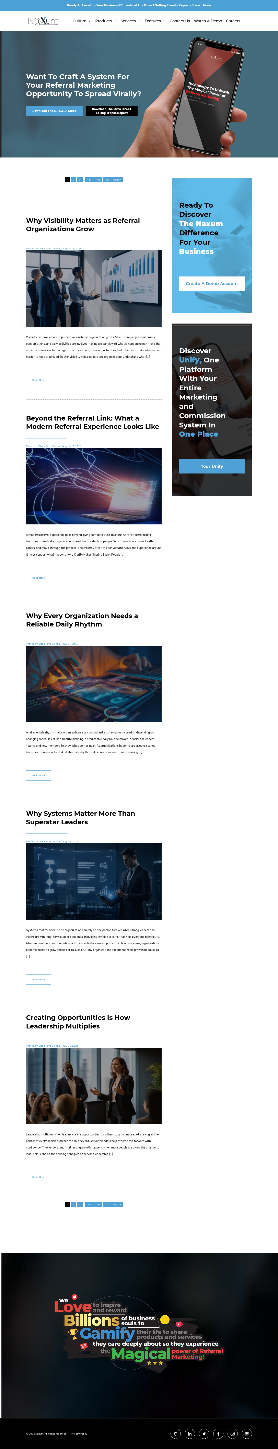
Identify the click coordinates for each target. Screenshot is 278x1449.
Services (128, 21)
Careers (233, 21)
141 (98, 179)
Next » (117, 179)
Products (103, 21)
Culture (79, 21)
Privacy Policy (79, 1433)
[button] (89, 21)
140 (89, 179)
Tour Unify (212, 466)
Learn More (202, 5)
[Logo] (43, 21)
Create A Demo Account (212, 283)
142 (107, 179)
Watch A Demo (208, 21)
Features (153, 21)
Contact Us (180, 21)
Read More (38, 380)
